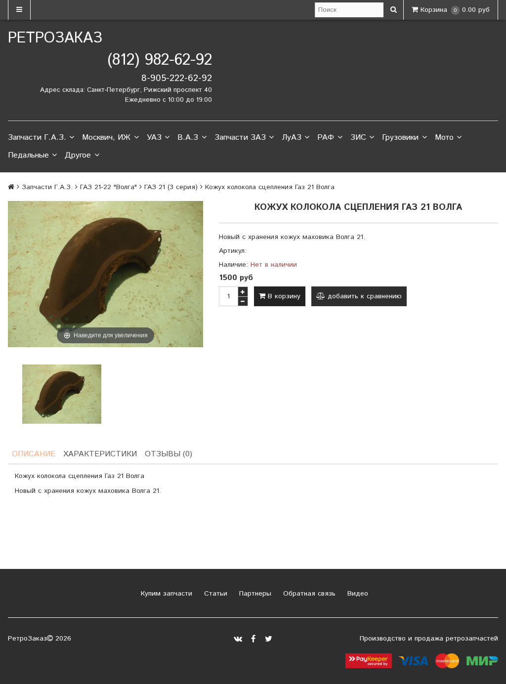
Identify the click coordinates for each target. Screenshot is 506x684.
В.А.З (187, 137)
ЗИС (358, 137)
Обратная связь (308, 594)
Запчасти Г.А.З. (37, 137)
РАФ (325, 137)
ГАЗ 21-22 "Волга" (108, 187)
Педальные (28, 155)
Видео (356, 594)
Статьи (214, 594)
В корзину (282, 296)
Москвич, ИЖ (106, 137)
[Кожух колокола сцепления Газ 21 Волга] (62, 394)
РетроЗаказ (55, 38)
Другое (78, 155)
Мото (444, 137)
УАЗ (154, 137)
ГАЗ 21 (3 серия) (171, 187)
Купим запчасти (165, 594)
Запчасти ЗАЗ (240, 137)
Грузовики (400, 137)
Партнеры (254, 594)
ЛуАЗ (291, 137)
